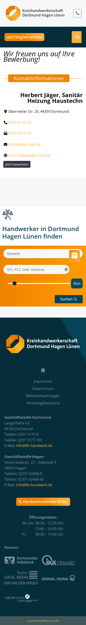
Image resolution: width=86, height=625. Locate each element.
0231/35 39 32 (19, 133)
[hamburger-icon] (77, 37)
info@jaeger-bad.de (24, 144)
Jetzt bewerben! (16, 164)
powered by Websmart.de (43, 621)
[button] (69, 299)
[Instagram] (43, 370)
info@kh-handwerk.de (34, 445)
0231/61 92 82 (19, 122)
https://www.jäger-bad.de (29, 155)
